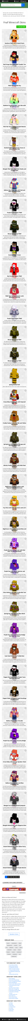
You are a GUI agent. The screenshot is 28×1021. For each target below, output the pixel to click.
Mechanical (9, 945)
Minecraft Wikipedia (13, 982)
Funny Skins (11, 1005)
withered (11, 947)
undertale (15, 954)
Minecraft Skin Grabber (13, 998)
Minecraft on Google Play (14, 989)
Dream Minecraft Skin (13, 965)
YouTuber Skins (12, 1006)
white (21, 947)
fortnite (8, 954)
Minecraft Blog (12, 978)
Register (24, 1)
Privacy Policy (13, 1019)
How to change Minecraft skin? (15, 981)
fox (20, 945)
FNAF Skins (11, 1010)
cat (19, 954)
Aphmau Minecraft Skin (13, 974)
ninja (15, 949)
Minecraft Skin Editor (13, 997)
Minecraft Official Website (14, 980)
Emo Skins (11, 1008)
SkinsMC (6, 1)
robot (20, 943)
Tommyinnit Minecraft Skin (14, 970)
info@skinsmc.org (22, 1019)
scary (16, 947)
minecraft (9, 949)
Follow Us (5, 1019)
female (8, 952)
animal (15, 945)
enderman (19, 952)
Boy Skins (11, 1004)
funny (19, 949)
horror (8, 943)
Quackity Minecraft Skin (13, 967)
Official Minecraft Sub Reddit (14, 990)
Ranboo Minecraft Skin (13, 966)
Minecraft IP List (12, 995)
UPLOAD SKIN (21, 26)
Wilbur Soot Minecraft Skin (14, 969)
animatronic (14, 943)
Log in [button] (17, 1)
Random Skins (14, 934)
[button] (2, 1)
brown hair (14, 956)
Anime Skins (11, 1009)
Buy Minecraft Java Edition (14, 987)
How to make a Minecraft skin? (15, 984)
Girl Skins (11, 1003)
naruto (13, 952)
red (6, 947)
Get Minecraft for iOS (13, 994)
